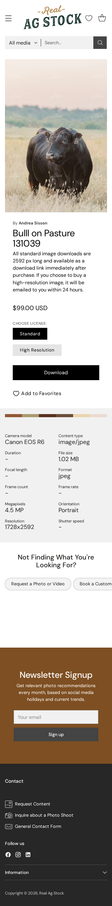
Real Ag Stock (51, 893)
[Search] (100, 42)
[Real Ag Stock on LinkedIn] (28, 856)
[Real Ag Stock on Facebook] (8, 856)
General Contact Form (38, 826)
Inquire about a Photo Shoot (44, 815)
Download (56, 372)
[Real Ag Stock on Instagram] (18, 856)
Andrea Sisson (33, 223)
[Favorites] (88, 18)
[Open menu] (8, 18)
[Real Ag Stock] (52, 18)
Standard (30, 334)
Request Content (32, 804)
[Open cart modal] (102, 18)
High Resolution (37, 350)
